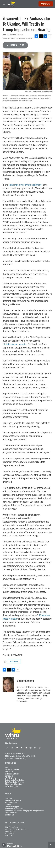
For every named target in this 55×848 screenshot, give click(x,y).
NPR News (14, 661)
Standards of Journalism (14, 809)
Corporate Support (12, 807)
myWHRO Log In (11, 786)
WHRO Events (10, 778)
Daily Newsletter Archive (14, 782)
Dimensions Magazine (13, 784)
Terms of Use (10, 833)
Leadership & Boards (13, 800)
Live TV (7, 768)
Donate (46, 4)
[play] (4, 845)
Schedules (9, 776)
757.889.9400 (10, 758)
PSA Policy (9, 835)
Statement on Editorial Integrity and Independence (24, 811)
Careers (8, 805)
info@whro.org (20, 758)
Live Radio (9, 772)
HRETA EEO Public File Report (16, 829)
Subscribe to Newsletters (14, 780)
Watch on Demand (12, 770)
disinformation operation (15, 344)
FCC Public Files (11, 827)
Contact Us (9, 815)
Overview (8, 798)
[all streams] (51, 845)
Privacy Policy (10, 831)
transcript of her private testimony (25, 184)
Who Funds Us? (11, 813)
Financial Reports (11, 802)
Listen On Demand (12, 774)
